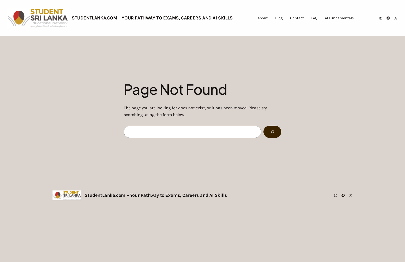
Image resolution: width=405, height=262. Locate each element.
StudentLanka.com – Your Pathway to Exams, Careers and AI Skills (152, 18)
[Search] (272, 132)
